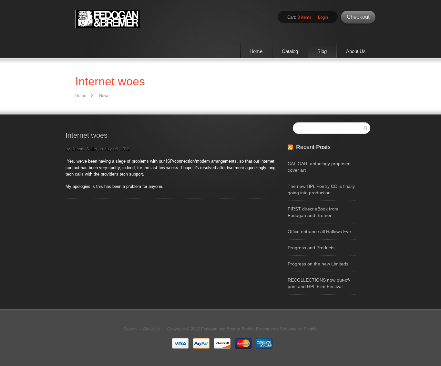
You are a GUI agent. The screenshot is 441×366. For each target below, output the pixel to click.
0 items (305, 17)
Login (323, 17)
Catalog (290, 51)
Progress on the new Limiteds (318, 263)
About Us (356, 51)
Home (256, 51)
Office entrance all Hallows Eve (319, 231)
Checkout (358, 17)
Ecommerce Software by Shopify (287, 329)
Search (130, 329)
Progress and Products (311, 247)
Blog (322, 51)
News (104, 95)
